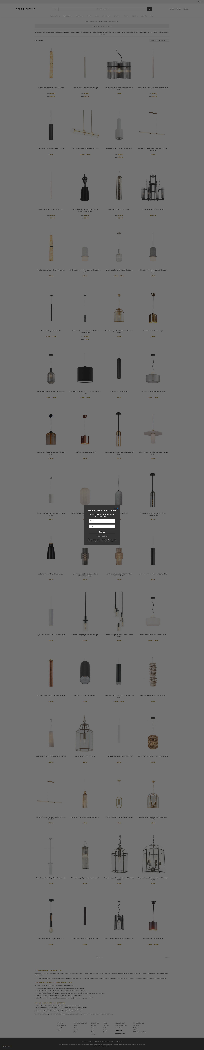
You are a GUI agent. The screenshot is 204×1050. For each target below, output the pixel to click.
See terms (101, 541)
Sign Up (102, 532)
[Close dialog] (116, 508)
